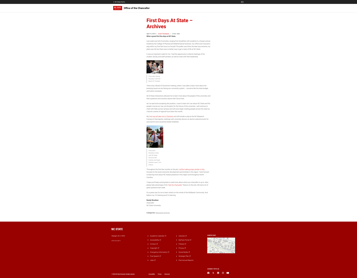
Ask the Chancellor (175, 185)
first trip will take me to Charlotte (161, 116)
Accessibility (152, 274)
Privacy (159, 274)
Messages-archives (163, 213)
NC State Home (120, 2)
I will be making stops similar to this (191, 169)
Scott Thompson (163, 34)
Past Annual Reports (186, 260)
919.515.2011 (116, 241)
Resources (167, 274)
